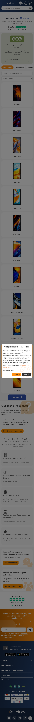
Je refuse (26, 375)
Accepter (16, 375)
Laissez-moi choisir (8, 370)
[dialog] (17, 361)
